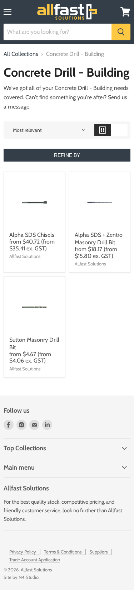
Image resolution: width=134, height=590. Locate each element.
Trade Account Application (34, 559)
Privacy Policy (22, 552)
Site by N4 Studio (21, 577)
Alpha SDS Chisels (31, 234)
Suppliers (98, 552)
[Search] (120, 32)
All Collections (21, 54)
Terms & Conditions (62, 552)
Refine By (67, 155)
